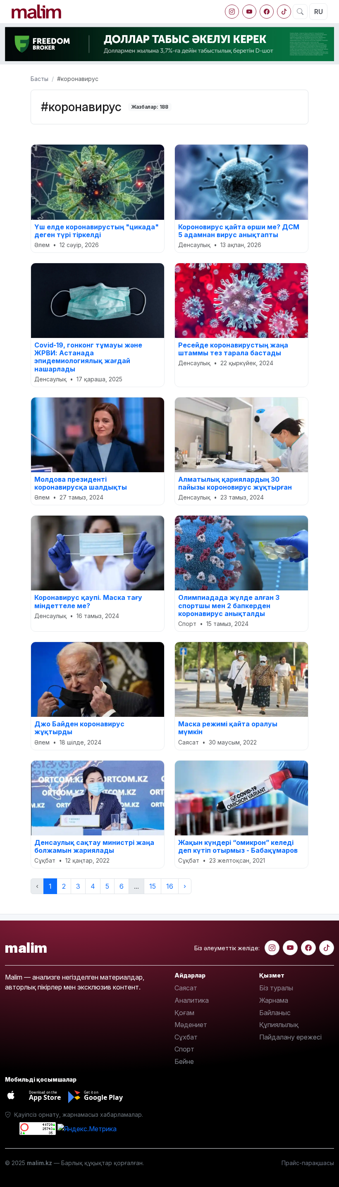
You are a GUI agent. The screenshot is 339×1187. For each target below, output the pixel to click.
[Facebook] (267, 12)
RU (318, 11)
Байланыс (275, 1013)
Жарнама (273, 1000)
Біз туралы (276, 988)
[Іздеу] (300, 11)
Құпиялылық (278, 1024)
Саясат (185, 988)
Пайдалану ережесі (290, 1037)
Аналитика (191, 1000)
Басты (39, 78)
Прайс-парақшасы (308, 1162)
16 (169, 886)
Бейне (184, 1061)
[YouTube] (249, 12)
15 (152, 886)
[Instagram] (232, 12)
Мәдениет (190, 1024)
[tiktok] (284, 12)
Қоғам (184, 1013)
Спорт (184, 1049)
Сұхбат (186, 1037)
